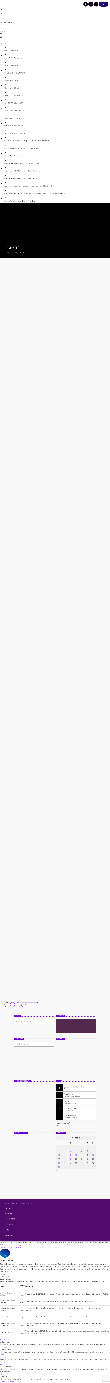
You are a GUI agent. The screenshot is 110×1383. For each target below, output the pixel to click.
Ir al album (3, 44)
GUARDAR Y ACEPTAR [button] (7, 1382)
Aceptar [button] (18, 1247)
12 (70, 1155)
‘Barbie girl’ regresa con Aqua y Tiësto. (38, 817)
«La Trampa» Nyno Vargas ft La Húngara (39, 488)
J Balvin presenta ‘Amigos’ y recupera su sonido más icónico (50, 652)
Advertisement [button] (4, 1364)
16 (93, 1155)
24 (59, 1163)
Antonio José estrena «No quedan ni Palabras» (35, 1175)
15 (87, 1155)
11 (64, 1155)
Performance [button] (4, 1347)
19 (70, 1159)
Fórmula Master (64, 1069)
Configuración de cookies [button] (7, 1247)
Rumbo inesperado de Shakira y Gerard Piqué (42, 570)
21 (81, 1159)
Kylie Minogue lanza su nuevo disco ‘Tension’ (42, 735)
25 (64, 1163)
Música (20, 401)
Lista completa (63, 1124)
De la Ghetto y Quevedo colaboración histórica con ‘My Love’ (50, 978)
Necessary (6, 1277)
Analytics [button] (3, 1354)
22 (87, 1159)
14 (81, 1155)
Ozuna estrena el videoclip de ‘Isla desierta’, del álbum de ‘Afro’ (51, 897)
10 (59, 1155)
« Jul (57, 1170)
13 (76, 1155)
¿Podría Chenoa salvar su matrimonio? (38, 323)
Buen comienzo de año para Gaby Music (39, 406)
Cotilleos (21, 319)
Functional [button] (3, 1340)
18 (64, 1159)
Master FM (61, 1065)
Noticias (21, 893)
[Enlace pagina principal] (8, 4)
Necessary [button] (3, 1274)
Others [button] (2, 1374)
